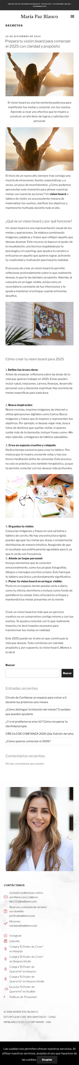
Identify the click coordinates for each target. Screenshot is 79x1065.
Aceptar (47, 1059)
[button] (72, 16)
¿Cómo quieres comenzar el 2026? (28, 741)
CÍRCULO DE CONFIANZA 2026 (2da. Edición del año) (39, 733)
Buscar (10, 665)
